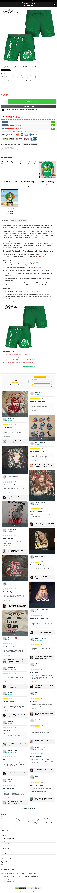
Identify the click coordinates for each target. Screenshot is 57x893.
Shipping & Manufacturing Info (19, 220)
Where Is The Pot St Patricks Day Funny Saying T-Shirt (19, 362)
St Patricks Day (34, 144)
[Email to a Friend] (11, 148)
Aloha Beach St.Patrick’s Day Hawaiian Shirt (9, 210)
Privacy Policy (4, 841)
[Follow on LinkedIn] (32, 1)
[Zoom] (3, 60)
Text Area (3, 80)
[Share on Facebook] (5, 148)
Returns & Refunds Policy (7, 838)
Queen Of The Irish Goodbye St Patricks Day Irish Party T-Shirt (21, 357)
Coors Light (25, 144)
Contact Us (4, 856)
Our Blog (3, 853)
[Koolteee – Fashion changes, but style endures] (28, 4)
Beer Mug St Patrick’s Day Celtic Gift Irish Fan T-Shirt (18, 354)
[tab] (5, 220)
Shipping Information (6, 859)
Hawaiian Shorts (9, 64)
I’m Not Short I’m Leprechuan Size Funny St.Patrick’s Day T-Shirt (47, 183)
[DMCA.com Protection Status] (20, 888)
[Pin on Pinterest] (13, 148)
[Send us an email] (29, 1)
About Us (3, 835)
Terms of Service (5, 844)
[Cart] (54, 4)
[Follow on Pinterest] (30, 1)
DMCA (2, 865)
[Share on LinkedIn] (16, 148)
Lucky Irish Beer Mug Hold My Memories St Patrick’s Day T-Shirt (21, 360)
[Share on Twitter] (8, 148)
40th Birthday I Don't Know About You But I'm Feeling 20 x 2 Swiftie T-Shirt (17, 661)
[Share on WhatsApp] (2, 148)
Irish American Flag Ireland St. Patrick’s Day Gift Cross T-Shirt (28, 182)
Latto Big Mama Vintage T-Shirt (43, 632)
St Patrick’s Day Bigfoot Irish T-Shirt (9, 182)
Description (5, 220)
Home (2, 64)
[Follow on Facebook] (24, 1)
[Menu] (2, 5)
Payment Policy (5, 862)
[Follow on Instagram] (26, 1)
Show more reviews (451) (28, 808)
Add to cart (32, 101)
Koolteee (42, 256)
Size (2, 73)
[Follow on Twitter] (27, 1)
